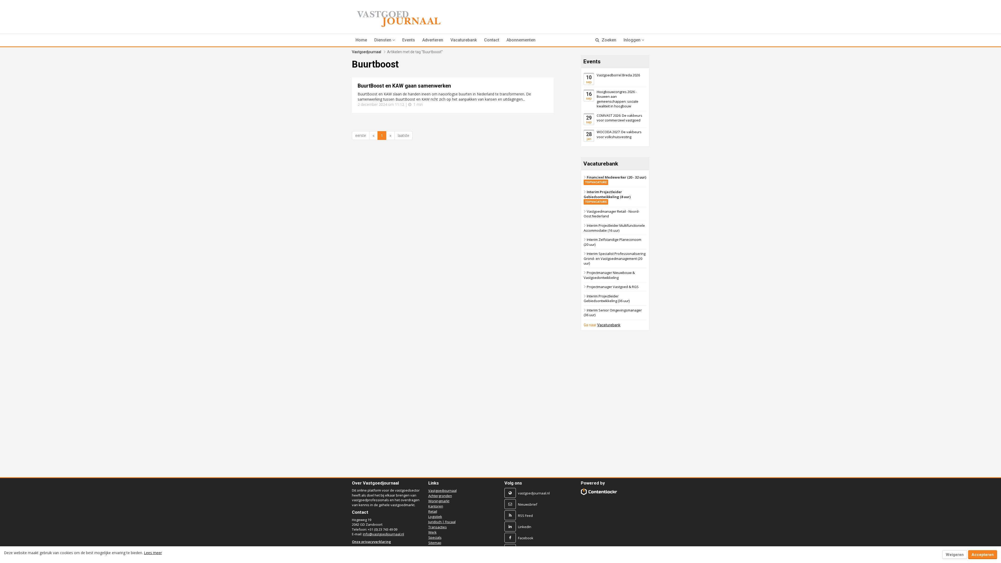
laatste (403, 135)
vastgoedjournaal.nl (534, 493)
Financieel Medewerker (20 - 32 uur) (615, 179)
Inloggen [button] (633, 40)
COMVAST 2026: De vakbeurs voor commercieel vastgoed (619, 118)
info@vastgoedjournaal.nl (383, 534)
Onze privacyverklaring (371, 541)
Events (408, 40)
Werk (432, 532)
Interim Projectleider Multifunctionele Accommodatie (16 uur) (614, 228)
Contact (491, 40)
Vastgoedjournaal (366, 52)
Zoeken (608, 40)
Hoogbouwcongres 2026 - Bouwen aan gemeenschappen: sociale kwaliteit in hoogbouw (617, 98)
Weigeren (955, 554)
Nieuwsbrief (527, 504)
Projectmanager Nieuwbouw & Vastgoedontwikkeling (609, 275)
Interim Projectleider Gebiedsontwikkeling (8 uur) (607, 196)
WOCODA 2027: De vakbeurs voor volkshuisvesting (619, 134)
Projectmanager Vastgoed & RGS (613, 286)
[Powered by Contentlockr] (599, 491)
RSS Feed (525, 515)
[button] (385, 40)
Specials (435, 537)
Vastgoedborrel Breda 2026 (618, 75)
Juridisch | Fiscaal (442, 521)
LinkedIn (524, 526)
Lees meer (153, 552)
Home (361, 40)
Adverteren (432, 40)
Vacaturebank (463, 40)
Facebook (525, 538)
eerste (360, 135)
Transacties (437, 527)
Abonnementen (520, 40)
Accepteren (983, 554)
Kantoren (435, 506)
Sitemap (434, 542)
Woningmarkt (438, 501)
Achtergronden (440, 495)
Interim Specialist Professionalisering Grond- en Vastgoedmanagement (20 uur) (614, 258)
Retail (432, 511)
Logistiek (435, 516)
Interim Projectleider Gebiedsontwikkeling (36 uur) (607, 298)
